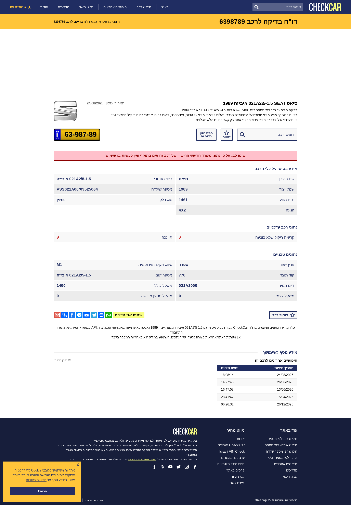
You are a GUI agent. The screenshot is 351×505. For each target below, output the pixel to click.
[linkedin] (154, 467)
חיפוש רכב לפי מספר (282, 439)
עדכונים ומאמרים (233, 457)
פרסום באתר (235, 470)
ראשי (164, 7)
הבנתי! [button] (42, 491)
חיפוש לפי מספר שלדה (281, 451)
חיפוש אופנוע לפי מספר (281, 445)
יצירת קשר (237, 483)
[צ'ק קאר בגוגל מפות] (162, 467)
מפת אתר (238, 476)
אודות (44, 7)
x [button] (78, 464)
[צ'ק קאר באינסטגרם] (187, 467)
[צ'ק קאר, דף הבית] (325, 7)
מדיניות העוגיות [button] (36, 480)
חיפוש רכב (144, 7)
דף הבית (115, 21)
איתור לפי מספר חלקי (282, 457)
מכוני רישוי (86, 7)
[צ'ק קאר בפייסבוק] (195, 467)
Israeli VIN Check (232, 451)
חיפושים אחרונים (115, 7)
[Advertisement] (175, 59)
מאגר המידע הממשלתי (142, 459)
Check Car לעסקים (231, 445)
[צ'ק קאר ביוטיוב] (170, 467)
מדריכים (63, 7)
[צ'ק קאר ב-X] (179, 467)
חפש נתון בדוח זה (206, 134)
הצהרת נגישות (94, 500)
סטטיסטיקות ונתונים (231, 464)
